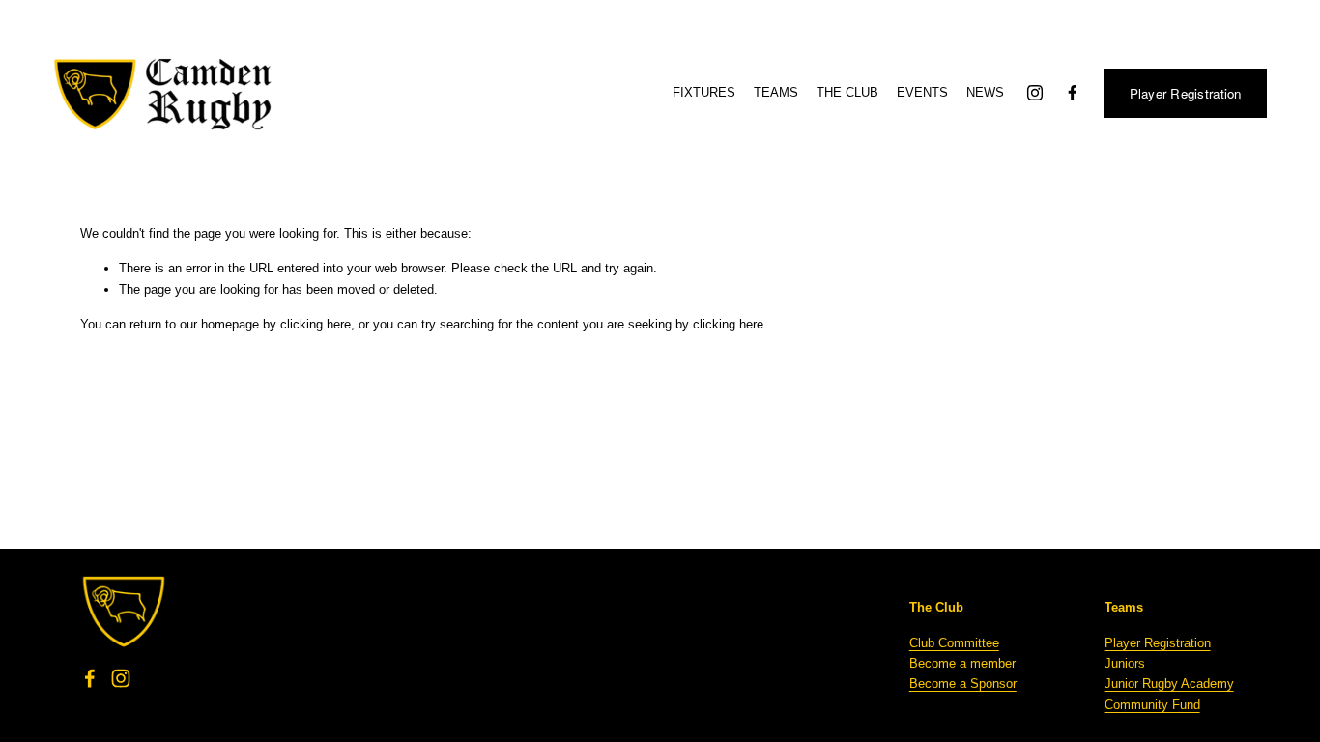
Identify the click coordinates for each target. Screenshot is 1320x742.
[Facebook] (1072, 92)
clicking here (315, 324)
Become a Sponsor (963, 683)
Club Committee (954, 643)
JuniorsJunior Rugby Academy (1169, 673)
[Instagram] (1035, 92)
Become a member (962, 663)
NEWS (985, 92)
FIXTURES (704, 92)
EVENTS (922, 92)
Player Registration (1186, 93)
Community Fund (1152, 705)
